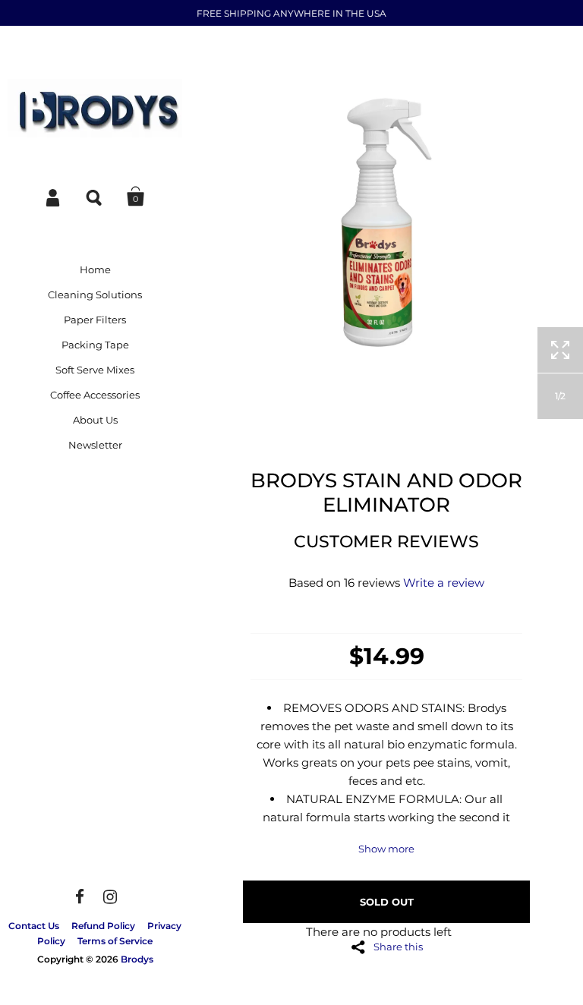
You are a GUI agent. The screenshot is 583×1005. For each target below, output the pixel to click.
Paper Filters (95, 319)
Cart (136, 196)
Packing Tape (95, 345)
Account (54, 196)
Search (95, 196)
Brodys (137, 959)
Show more (386, 849)
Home (95, 269)
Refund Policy (103, 925)
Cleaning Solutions (95, 294)
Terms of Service (115, 941)
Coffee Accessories (95, 395)
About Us (95, 420)
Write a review (443, 582)
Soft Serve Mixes (94, 370)
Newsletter (95, 445)
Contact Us (33, 925)
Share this (398, 946)
